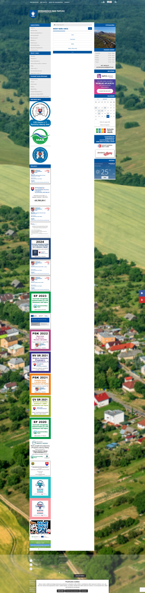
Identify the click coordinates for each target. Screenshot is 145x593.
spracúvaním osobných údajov (78, 572)
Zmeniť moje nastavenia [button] (72, 591)
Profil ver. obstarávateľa (56, 2)
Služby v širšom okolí (72, 48)
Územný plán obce (35, 45)
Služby (72, 44)
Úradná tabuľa (34, 79)
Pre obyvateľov (34, 2)
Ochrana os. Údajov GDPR (37, 94)
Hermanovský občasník (36, 71)
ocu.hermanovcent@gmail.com (104, 67)
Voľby (32, 66)
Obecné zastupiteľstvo (36, 33)
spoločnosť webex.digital (34, 591)
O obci (32, 28)
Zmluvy (32, 81)
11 (99, 110)
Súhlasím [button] (61, 591)
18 (99, 113)
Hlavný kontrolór (35, 35)
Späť (90, 28)
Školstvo (33, 40)
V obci (72, 34)
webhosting (31, 589)
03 (95, 108)
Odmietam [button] (84, 591)
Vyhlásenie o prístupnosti (34, 582)
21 (108, 113)
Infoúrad (111, 71)
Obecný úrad (34, 38)
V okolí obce (72, 39)
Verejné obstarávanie (36, 91)
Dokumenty (33, 43)
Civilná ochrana (34, 50)
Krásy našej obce (35, 61)
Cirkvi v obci (34, 68)
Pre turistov (43, 2)
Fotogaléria (110, 25)
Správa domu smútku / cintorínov (39, 63)
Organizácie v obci (35, 73)
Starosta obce (34, 30)
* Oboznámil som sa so (72, 572)
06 (105, 108)
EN (110, 2)
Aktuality (33, 56)
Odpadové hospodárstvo (37, 47)
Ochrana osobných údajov (34, 584)
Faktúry (32, 86)
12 (102, 110)
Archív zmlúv (34, 84)
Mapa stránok (32, 580)
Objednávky (33, 89)
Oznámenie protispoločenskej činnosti (40, 96)
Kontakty (67, 2)
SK (108, 2)
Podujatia (33, 58)
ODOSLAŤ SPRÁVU (80, 576)
